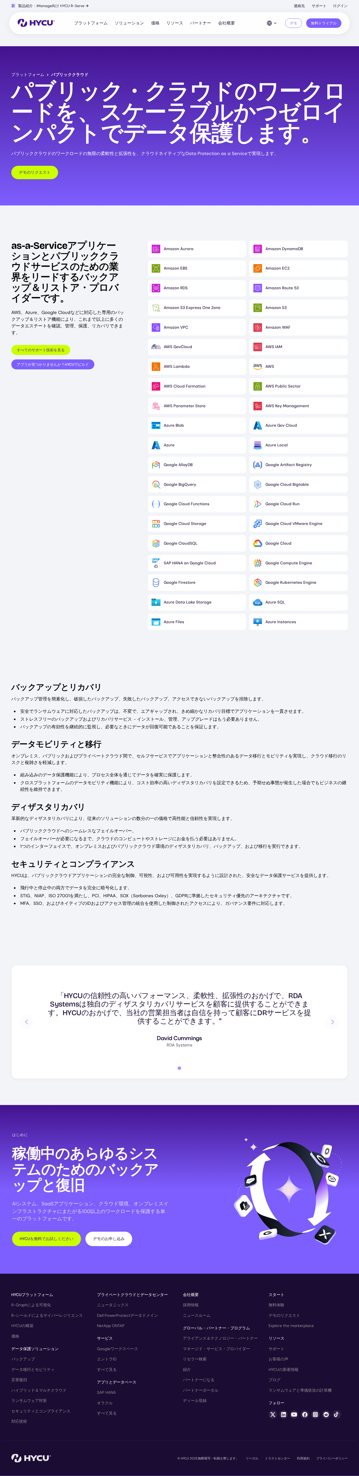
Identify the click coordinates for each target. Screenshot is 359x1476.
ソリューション (129, 23)
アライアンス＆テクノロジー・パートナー (220, 1338)
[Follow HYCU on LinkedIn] (283, 1414)
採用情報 (191, 1305)
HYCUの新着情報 (284, 1369)
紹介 (187, 1369)
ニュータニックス (113, 1305)
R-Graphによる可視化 (31, 1305)
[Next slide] (332, 1022)
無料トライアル (324, 23)
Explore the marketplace (291, 1325)
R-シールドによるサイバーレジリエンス (47, 1315)
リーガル (252, 1458)
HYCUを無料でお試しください (46, 1238)
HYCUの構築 (22, 1325)
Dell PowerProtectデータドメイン (127, 1315)
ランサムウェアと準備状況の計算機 (300, 1390)
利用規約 (303, 1458)
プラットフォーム (91, 23)
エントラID (106, 1359)
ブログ (274, 1379)
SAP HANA (106, 1392)
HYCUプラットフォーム (32, 1294)
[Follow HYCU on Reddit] (326, 1414)
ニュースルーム (197, 1315)
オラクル (105, 1403)
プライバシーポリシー (332, 1458)
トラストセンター (277, 1458)
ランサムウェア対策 (29, 1400)
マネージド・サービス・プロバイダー (216, 1348)
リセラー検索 (195, 1359)
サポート (319, 5)
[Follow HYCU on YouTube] (294, 1414)
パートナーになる (198, 1379)
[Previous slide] (27, 1022)
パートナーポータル (200, 1390)
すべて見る (107, 1369)
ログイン (340, 5)
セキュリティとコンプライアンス (40, 1411)
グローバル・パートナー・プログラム (216, 1328)
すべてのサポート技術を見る (41, 350)
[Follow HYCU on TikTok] (336, 1414)
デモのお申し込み (109, 1238)
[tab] (179, 1068)
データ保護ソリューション (35, 1348)
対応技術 (19, 1421)
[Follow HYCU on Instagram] (315, 1414)
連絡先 (299, 5)
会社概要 (226, 23)
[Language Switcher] (272, 23)
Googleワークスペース (117, 1348)
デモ (293, 23)
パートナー (200, 23)
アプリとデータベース (116, 1382)
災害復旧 (19, 1379)
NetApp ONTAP (111, 1325)
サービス (105, 1338)
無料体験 (276, 1305)
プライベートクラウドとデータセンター (132, 1294)
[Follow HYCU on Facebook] (305, 1414)
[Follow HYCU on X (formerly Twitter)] (273, 1414)
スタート (276, 1294)
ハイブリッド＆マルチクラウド (38, 1390)
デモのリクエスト (34, 172)
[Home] (36, 23)
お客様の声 (278, 1359)
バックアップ (23, 1359)
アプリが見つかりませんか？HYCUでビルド (53, 364)
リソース (174, 23)
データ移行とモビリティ (33, 1369)
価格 (155, 23)
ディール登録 (195, 1400)
